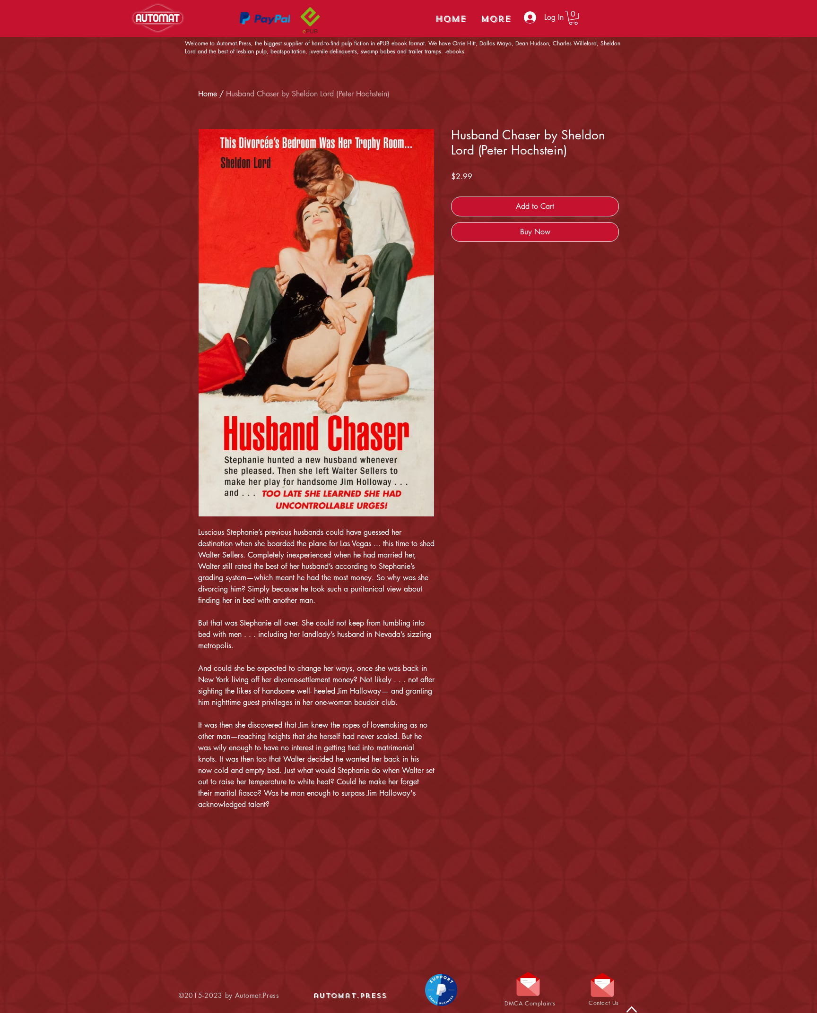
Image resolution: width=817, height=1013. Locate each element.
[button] (573, 18)
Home (207, 94)
